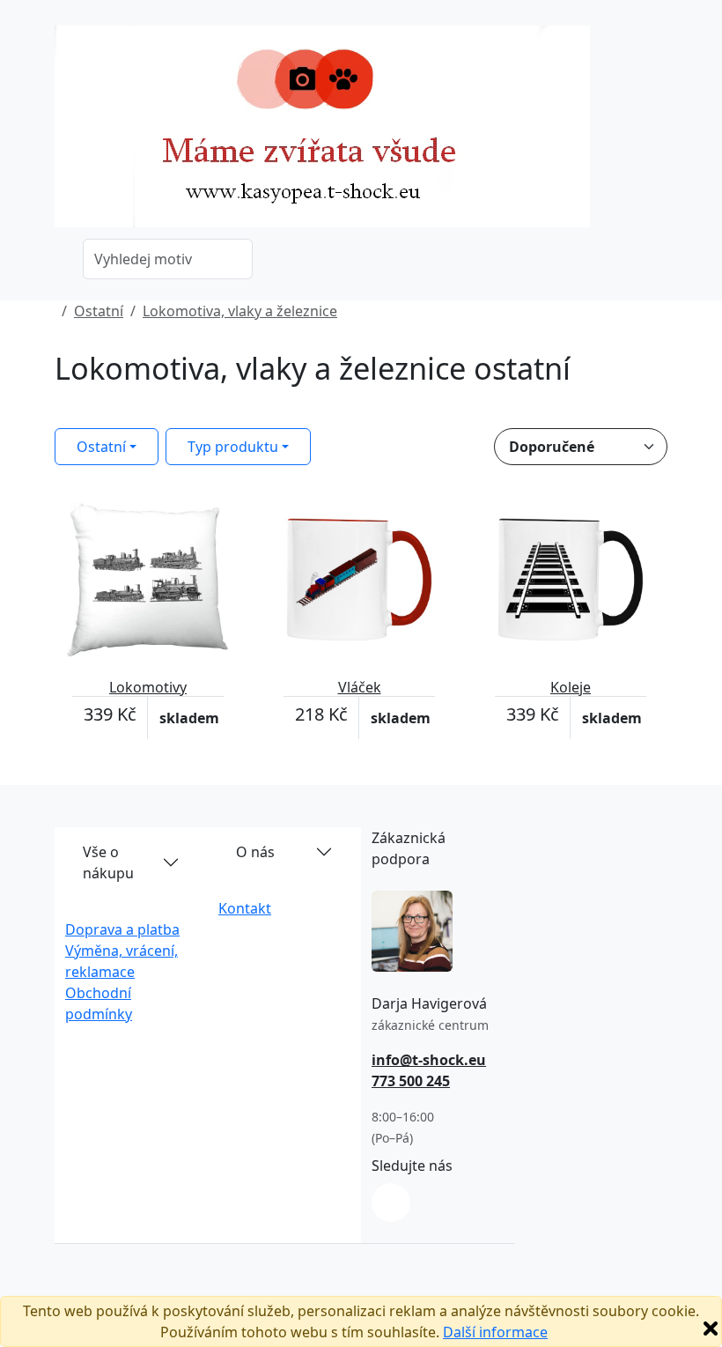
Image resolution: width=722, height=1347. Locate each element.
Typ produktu (233, 446)
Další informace (495, 1332)
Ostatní (98, 311)
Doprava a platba (122, 929)
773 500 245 (411, 1081)
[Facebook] (391, 1202)
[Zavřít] (711, 1328)
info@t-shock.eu (429, 1059)
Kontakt (244, 908)
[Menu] (656, 132)
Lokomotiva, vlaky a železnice (240, 311)
